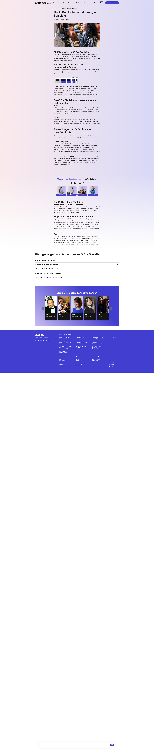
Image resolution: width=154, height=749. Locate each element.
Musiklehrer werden (87, 2)
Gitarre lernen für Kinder (96, 346)
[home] (43, 3)
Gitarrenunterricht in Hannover (98, 338)
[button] (95, 3)
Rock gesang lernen (63, 352)
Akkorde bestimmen (96, 359)
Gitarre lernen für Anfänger (97, 342)
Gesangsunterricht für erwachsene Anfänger (65, 344)
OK (112, 744)
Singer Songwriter (112, 337)
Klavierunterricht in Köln (80, 337)
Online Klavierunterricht (80, 341)
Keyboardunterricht (112, 338)
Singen (54, 2)
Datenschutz (61, 364)
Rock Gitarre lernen (96, 347)
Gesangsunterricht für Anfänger (65, 342)
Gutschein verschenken (80, 363)
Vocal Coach (111, 341)
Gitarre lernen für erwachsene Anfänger (98, 344)
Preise (69, 2)
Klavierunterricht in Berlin (80, 338)
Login (101, 2)
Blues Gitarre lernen (96, 348)
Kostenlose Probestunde (112, 2)
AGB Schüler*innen (79, 364)
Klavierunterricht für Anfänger (81, 342)
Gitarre (64, 2)
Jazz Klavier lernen (79, 348)
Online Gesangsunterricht (64, 341)
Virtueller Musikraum (63, 360)
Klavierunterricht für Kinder (81, 346)
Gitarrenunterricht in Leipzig (97, 337)
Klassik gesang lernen (63, 351)
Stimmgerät (78, 359)
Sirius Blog (78, 365)
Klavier (59, 2)
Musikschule (61, 359)
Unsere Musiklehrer (77, 2)
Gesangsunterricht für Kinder (64, 348)
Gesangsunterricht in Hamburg (65, 338)
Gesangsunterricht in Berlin (64, 337)
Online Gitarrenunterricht (97, 341)
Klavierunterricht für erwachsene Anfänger (82, 344)
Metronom (77, 360)
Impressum (61, 365)
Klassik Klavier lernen (79, 347)
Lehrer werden (61, 363)
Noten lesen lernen (95, 360)
